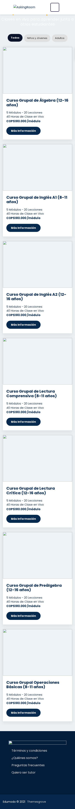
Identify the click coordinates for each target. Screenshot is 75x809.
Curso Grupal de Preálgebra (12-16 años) (34, 588)
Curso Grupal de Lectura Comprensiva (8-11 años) (31, 394)
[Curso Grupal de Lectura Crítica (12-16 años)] (37, 458)
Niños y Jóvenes (37, 38)
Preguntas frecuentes (28, 765)
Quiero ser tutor (24, 772)
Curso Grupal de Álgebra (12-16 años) (37, 103)
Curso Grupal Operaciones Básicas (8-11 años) (32, 685)
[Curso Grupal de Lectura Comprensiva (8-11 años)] (37, 361)
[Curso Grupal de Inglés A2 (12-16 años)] (37, 264)
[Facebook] (26, 781)
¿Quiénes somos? (25, 758)
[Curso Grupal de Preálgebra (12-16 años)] (37, 555)
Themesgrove (36, 802)
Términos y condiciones (29, 750)
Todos (15, 38)
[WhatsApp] (39, 781)
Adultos (59, 38)
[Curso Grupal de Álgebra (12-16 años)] (37, 70)
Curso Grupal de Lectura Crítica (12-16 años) (30, 491)
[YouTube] (49, 781)
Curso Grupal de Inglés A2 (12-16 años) (36, 297)
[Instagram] (32, 781)
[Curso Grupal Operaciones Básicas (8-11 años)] (37, 652)
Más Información (23, 131)
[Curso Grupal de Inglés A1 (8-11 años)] (37, 167)
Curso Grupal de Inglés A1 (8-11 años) (36, 200)
